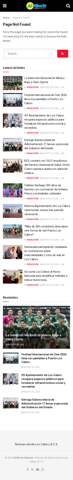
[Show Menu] (5, 6)
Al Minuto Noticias (23, 457)
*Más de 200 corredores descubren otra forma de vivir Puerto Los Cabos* (46, 230)
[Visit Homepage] (36, 6)
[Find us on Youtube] (37, 470)
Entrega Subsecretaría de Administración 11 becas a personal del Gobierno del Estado (46, 144)
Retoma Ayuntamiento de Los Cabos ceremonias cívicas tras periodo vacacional (47, 210)
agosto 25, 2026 (50, 133)
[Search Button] (68, 6)
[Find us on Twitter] (32, 470)
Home (6, 17)
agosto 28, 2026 (50, 87)
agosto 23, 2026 (50, 264)
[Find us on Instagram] (42, 470)
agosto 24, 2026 (50, 199)
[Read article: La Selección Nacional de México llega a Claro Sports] (12, 83)
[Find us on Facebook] (28, 470)
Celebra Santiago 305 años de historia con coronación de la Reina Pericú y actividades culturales (46, 189)
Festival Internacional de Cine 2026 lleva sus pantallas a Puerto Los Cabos (45, 99)
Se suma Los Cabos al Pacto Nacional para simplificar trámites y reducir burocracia (45, 276)
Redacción (33, 87)
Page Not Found (20, 17)
